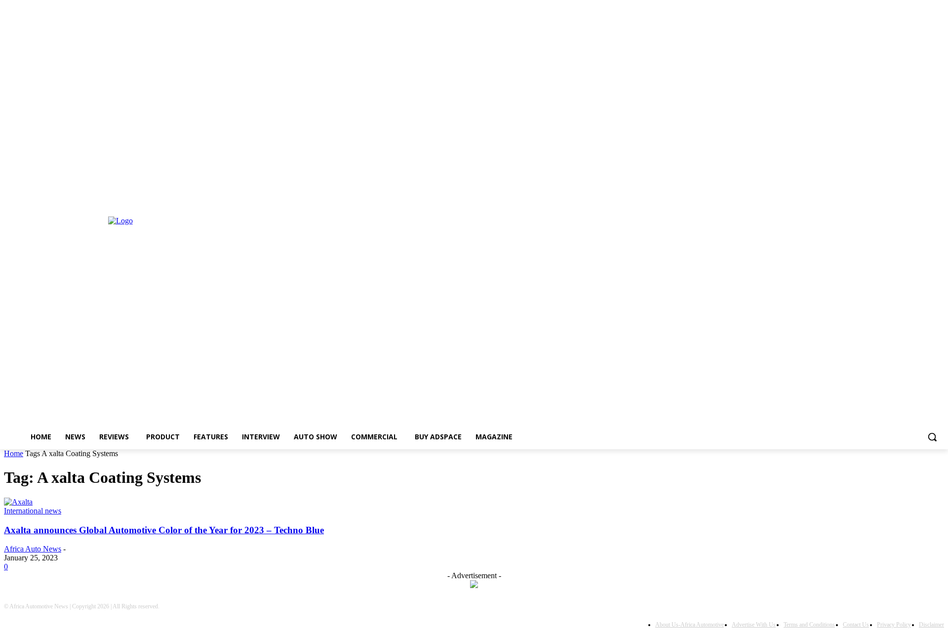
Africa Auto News (32, 549)
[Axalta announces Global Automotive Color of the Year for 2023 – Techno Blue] (18, 502)
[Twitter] (23, 196)
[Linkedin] (9, 196)
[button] (932, 437)
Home (13, 453)
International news (32, 511)
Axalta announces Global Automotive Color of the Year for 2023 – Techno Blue (164, 530)
